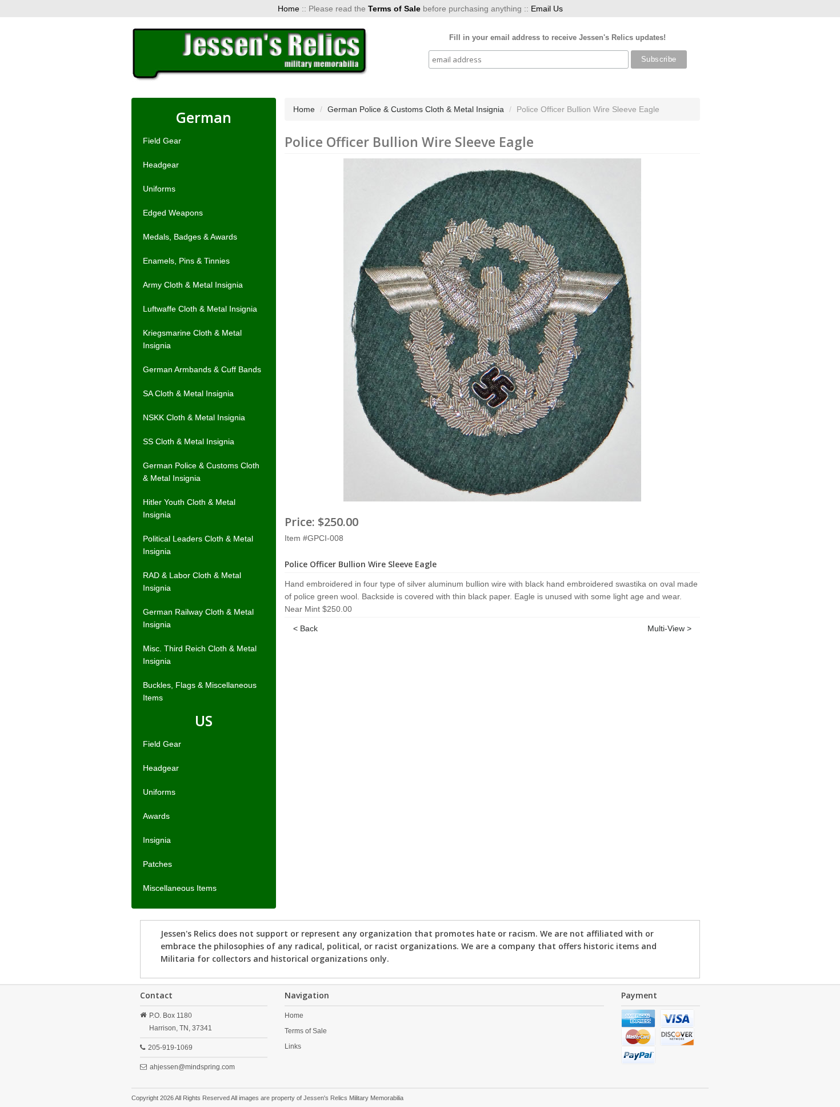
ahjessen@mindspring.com (192, 1067)
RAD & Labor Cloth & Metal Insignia (192, 581)
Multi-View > (669, 628)
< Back (305, 628)
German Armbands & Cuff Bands (202, 369)
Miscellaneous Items (180, 888)
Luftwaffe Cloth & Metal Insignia (200, 308)
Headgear (161, 164)
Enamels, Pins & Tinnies (186, 260)
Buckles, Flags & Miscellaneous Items (200, 691)
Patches (157, 864)
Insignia (157, 840)
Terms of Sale (306, 1031)
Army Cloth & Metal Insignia (193, 284)
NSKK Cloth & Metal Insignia (194, 417)
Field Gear (162, 140)
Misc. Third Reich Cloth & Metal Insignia (200, 655)
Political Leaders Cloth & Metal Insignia (198, 545)
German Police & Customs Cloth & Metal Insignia (201, 472)
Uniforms (159, 188)
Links (293, 1046)
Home (288, 8)
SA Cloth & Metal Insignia (188, 393)
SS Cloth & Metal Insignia (188, 441)
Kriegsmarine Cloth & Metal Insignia (192, 339)
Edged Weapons (173, 212)
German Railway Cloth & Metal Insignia (198, 618)
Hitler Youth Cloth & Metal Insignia (189, 508)
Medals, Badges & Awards (190, 236)
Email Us (547, 8)
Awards (156, 816)
